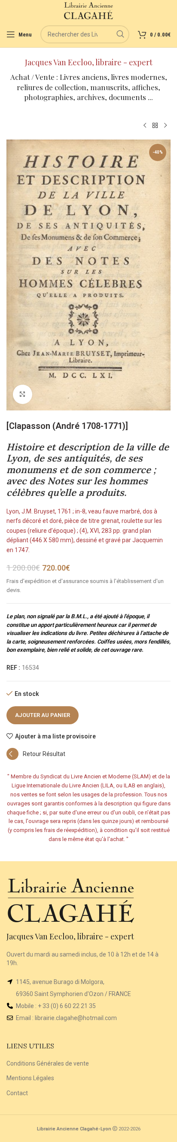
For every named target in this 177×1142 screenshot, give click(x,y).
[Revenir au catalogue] (155, 126)
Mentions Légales (30, 1078)
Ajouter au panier (42, 715)
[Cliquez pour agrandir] (22, 394)
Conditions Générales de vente (47, 1063)
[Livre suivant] (165, 126)
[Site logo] (89, 10)
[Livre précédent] (145, 126)
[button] (35, 757)
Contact (17, 1093)
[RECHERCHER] (120, 34)
